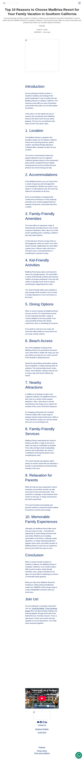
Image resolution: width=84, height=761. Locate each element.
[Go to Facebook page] (41, 722)
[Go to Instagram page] (43, 722)
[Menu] (79, 3)
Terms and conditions (42, 753)
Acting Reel (42, 732)
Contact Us (42, 725)
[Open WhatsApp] (78, 755)
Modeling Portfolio (42, 729)
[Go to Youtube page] (38, 722)
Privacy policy (42, 751)
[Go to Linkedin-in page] (46, 722)
